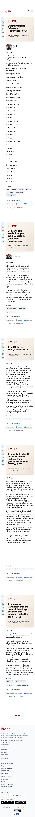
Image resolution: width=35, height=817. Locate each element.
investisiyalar (10, 685)
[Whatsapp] (2, 795)
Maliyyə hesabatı (5, 773)
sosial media (19, 192)
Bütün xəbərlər (16, 47)
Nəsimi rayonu (10, 569)
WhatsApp (28, 189)
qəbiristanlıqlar (11, 312)
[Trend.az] (6, 11)
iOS (8, 189)
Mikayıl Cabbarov (20, 681)
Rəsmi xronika (4, 754)
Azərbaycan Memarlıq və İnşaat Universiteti (18, 419)
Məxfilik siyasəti (5, 782)
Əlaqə (2, 766)
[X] (9, 795)
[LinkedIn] (20, 795)
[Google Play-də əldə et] (20, 802)
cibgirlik (30, 569)
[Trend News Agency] (5, 729)
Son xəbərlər (4, 752)
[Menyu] (32, 11)
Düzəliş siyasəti (5, 770)
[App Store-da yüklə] (7, 802)
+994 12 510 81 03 (5, 742)
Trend (16, 496)
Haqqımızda (4, 761)
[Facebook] (6, 795)
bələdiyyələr (22, 308)
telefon (21, 189)
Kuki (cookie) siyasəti (6, 786)
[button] (2, 18)
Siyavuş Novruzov (11, 308)
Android (14, 189)
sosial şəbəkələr (11, 195)
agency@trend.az (5, 744)
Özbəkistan (10, 681)
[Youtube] (13, 795)
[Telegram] (17, 795)
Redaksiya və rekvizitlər (7, 763)
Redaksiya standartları (7, 768)
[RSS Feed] (24, 795)
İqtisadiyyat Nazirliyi (22, 685)
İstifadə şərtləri (5, 779)
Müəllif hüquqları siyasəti (7, 784)
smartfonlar (10, 192)
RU (20, 814)
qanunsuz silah (21, 569)
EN (14, 814)
